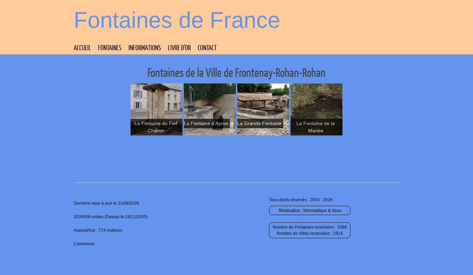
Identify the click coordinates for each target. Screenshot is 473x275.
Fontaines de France (177, 20)
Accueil (82, 47)
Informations (144, 47)
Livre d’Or (179, 47)
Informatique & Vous (322, 210)
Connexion (84, 243)
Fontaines (110, 47)
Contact (207, 47)
